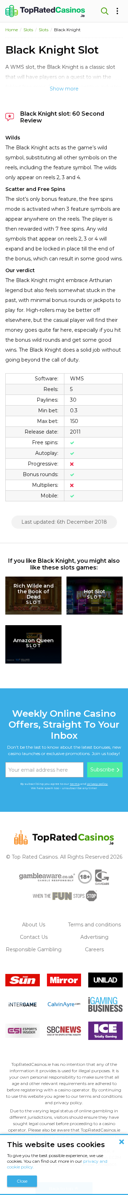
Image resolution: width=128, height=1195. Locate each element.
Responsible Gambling (34, 949)
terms (75, 784)
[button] (103, 11)
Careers (94, 949)
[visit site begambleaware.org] (47, 877)
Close (22, 1181)
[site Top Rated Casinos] (45, 11)
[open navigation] (117, 11)
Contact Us (34, 937)
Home (11, 29)
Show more (64, 89)
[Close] (121, 1141)
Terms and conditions (94, 924)
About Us (33, 924)
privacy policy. (97, 784)
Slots (28, 29)
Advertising (94, 937)
